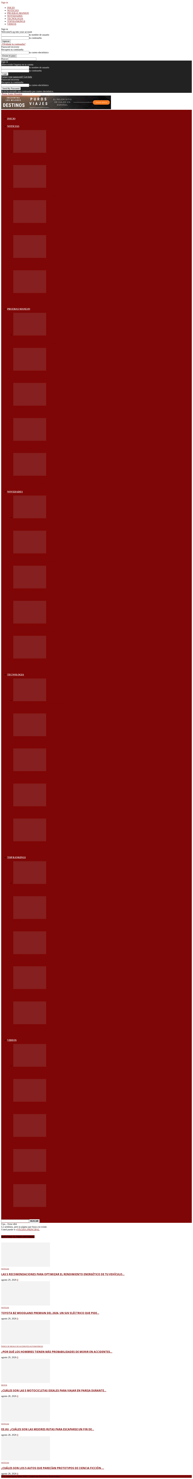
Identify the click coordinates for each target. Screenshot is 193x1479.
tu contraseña (35, 38)
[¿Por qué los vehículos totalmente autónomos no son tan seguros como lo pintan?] (29, 840)
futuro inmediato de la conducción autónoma (35, 773)
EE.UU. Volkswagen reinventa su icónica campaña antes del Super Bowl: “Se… (55, 1074)
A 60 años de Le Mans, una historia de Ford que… (39, 666)
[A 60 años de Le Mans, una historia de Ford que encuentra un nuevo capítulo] (29, 657)
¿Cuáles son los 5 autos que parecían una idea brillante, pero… (48, 1032)
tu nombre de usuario (39, 34)
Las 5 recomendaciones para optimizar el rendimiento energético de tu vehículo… (58, 160)
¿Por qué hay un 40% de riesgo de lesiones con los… (41, 596)
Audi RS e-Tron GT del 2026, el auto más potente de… (41, 413)
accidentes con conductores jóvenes (30, 626)
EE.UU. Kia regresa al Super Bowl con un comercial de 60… (44, 1144)
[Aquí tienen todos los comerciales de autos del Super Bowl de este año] (29, 1101)
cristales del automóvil (24, 738)
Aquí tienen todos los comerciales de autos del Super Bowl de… (49, 1109)
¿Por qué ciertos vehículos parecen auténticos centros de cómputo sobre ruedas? (59, 709)
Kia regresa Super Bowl (24, 1139)
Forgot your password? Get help (16, 77)
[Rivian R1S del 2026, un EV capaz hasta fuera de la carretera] (29, 440)
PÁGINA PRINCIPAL (28, 1229)
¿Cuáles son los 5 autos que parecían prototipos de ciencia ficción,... (52, 1468)
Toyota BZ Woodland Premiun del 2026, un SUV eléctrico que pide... (50, 1313)
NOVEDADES (14, 16)
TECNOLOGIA (15, 18)
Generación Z (19, 808)
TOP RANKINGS (16, 21)
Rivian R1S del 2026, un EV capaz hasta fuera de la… (40, 448)
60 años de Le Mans (21, 661)
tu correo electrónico (39, 52)
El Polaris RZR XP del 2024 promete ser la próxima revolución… (47, 1179)
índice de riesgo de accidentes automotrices (34, 225)
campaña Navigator (22, 1209)
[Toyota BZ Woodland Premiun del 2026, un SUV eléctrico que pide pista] (29, 187)
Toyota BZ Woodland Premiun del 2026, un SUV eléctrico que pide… (49, 195)
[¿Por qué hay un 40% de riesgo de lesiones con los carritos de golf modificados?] (29, 587)
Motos (16, 260)
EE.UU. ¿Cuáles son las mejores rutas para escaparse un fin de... (47, 1429)
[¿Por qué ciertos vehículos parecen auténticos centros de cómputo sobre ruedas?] (29, 700)
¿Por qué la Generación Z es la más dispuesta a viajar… (43, 814)
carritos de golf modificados (27, 590)
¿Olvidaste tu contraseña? (13, 44)
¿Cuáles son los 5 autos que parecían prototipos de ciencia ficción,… (51, 891)
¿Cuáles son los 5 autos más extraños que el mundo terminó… (48, 962)
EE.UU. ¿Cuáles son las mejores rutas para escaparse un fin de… (47, 300)
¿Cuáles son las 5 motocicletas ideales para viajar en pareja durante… (52, 266)
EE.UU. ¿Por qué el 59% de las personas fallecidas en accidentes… (48, 631)
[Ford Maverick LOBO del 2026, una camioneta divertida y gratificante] (29, 475)
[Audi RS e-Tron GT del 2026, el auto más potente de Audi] (29, 405)
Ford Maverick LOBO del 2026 (26, 478)
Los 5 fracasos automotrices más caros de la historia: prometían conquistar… (57, 927)
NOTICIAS (13, 10)
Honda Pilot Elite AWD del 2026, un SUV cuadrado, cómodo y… (47, 378)
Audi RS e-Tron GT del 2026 (25, 408)
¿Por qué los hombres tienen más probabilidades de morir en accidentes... (56, 1351)
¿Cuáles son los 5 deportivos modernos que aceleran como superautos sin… (56, 997)
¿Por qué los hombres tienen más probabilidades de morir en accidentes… (54, 231)
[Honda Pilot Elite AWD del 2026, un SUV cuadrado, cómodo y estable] (29, 370)
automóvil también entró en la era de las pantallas (38, 703)
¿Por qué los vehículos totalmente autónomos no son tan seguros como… (56, 849)
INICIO (11, 7)
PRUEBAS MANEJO (18, 13)
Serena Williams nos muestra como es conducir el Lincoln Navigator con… (54, 1214)
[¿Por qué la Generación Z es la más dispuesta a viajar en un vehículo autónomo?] (29, 805)
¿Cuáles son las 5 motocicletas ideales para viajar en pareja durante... (53, 1390)
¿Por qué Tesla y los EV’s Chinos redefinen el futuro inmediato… (48, 779)
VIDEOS (11, 24)
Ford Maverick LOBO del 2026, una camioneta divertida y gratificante (51, 483)
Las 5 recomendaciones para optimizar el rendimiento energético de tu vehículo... (63, 1274)
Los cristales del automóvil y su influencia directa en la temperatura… (53, 744)
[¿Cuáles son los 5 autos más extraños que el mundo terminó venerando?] (29, 953)
